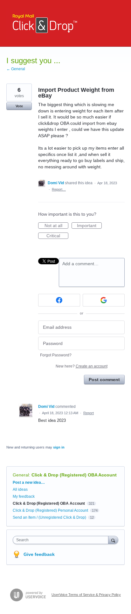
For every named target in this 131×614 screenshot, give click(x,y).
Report (88, 413)
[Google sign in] (104, 300)
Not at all (56, 226)
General (21, 474)
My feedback (24, 496)
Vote (19, 106)
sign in (59, 447)
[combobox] (62, 540)
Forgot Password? (56, 355)
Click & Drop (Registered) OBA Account (74, 474)
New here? (81, 366)
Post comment (104, 379)
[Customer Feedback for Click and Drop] (43, 23)
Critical (57, 236)
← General (15, 69)
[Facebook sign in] (59, 300)
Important (89, 226)
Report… (59, 189)
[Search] (113, 540)
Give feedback (39, 554)
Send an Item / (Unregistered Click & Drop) (49, 517)
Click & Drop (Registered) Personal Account (50, 510)
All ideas (20, 489)
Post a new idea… (29, 482)
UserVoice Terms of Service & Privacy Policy (86, 595)
